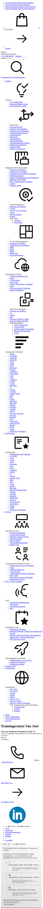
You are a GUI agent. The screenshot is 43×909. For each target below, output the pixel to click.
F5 (11, 388)
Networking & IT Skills (18, 106)
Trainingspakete (15, 139)
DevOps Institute (16, 214)
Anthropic (13, 358)
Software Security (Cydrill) (19, 319)
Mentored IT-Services (17, 579)
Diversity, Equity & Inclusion (20, 703)
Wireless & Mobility (17, 290)
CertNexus (13, 372)
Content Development (17, 535)
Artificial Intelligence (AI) (19, 276)
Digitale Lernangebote (17, 149)
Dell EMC (13, 386)
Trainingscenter (15, 147)
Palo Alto (13, 496)
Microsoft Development (22, 331)
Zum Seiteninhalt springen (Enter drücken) (20, 9)
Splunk (12, 425)
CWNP (12, 382)
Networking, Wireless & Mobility (21, 578)
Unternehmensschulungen (19, 133)
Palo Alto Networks (16, 413)
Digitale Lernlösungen (17, 533)
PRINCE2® (14, 253)
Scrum (12, 212)
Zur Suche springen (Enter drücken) (17, 5)
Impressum (9, 830)
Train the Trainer (15, 186)
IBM (11, 480)
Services (8, 512)
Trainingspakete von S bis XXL (21, 660)
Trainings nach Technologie (19, 131)
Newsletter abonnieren (17, 606)
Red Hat (13, 417)
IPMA (12, 247)
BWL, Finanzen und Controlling (21, 182)
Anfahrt (17, 709)
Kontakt (18, 56)
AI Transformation (16, 102)
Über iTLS (13, 689)
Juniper (12, 400)
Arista (12, 362)
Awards (12, 693)
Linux (12, 286)
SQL (11, 317)
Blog (11, 608)
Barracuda (13, 368)
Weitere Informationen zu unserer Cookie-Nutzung (20, 900)
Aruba (12, 364)
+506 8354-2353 (7, 762)
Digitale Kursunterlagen (18, 145)
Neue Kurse (14, 137)
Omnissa (13, 409)
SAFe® (12, 209)
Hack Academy (15, 541)
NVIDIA (13, 407)
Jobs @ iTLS (14, 699)
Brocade (13, 370)
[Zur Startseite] (3, 52)
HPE (11, 396)
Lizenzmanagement (16, 255)
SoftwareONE (15, 423)
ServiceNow (18, 222)
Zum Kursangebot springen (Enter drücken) (20, 7)
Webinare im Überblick (18, 629)
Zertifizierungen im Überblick (20, 454)
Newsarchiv (14, 604)
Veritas (12, 429)
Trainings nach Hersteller (18, 129)
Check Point (14, 374)
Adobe (12, 354)
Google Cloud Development (24, 329)
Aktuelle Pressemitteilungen (19, 602)
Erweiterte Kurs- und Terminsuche (13, 77)
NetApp (12, 405)
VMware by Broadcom (18, 431)
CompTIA (13, 380)
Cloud (12, 278)
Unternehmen (10, 668)
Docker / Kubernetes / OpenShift (21, 284)
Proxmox (13, 415)
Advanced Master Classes (19, 104)
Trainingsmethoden (16, 141)
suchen (3, 58)
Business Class (10, 666)
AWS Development (21, 325)
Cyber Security (15, 280)
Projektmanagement (16, 176)
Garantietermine (15, 135)
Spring (16, 333)
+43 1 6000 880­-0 (7, 56)
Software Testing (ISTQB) (19, 321)
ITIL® (12, 249)
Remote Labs (14, 545)
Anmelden (9, 840)
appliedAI (13, 360)
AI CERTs (13, 356)
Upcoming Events (16, 127)
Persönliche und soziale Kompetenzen (23, 174)
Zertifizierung (10, 433)
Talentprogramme (16, 539)
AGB (7, 828)
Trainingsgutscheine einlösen (20, 143)
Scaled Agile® (15, 502)
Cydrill (12, 384)
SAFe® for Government (18, 211)
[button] (17, 75)
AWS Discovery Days (17, 639)
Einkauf (12, 184)
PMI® (12, 251)
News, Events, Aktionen (13, 581)
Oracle (12, 411)
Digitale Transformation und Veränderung (24, 178)
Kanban (12, 216)
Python (12, 315)
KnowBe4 (13, 402)
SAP (11, 419)
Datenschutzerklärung (13, 832)
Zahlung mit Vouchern (17, 662)
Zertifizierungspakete (17, 664)
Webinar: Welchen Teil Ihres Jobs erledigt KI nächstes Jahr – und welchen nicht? (25, 636)
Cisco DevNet (19, 327)
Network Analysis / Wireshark (20, 288)
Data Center (14, 282)
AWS (12, 366)
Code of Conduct (16, 701)
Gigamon (13, 392)
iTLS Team (14, 691)
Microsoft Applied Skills (18, 490)
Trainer (12, 695)
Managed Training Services (19, 537)
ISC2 (11, 398)
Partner (12, 697)
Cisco (12, 376)
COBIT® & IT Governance (19, 245)
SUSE (12, 427)
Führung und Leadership (18, 172)
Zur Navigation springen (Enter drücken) (19, 3)
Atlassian (17, 220)
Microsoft (13, 403)
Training (8, 81)
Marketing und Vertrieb (18, 180)
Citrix (12, 378)
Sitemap (8, 836)
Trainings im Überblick (18, 170)
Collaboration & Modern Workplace (22, 574)
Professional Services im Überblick (22, 566)
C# (11, 313)
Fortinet (12, 390)
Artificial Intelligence (17, 570)
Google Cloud (15, 394)
